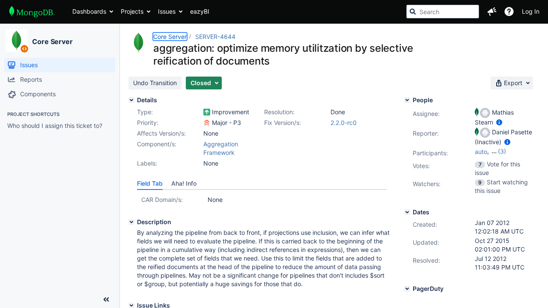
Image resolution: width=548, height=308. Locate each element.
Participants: (430, 153)
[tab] (150, 183)
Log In (530, 11)
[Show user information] (499, 122)
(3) (502, 151)
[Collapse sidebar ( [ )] (106, 299)
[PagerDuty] (407, 289)
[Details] (131, 100)
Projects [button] (132, 11)
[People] (407, 100)
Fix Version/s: (282, 122)
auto (481, 151)
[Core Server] (16, 40)
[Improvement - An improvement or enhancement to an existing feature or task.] (206, 112)
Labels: (147, 163)
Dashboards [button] (89, 11)
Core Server (52, 41)
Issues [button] (167, 11)
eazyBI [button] (199, 11)
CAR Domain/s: (162, 199)
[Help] (509, 11)
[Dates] (407, 212)
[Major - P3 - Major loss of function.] (206, 122)
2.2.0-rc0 (344, 122)
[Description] (131, 222)
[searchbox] (442, 11)
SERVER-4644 (215, 36)
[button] (492, 11)
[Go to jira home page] (32, 11)
